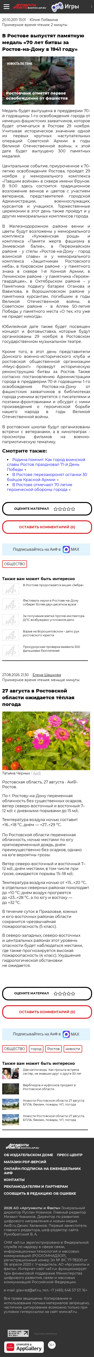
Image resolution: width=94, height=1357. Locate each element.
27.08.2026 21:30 (15, 675)
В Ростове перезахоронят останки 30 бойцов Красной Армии (47, 477)
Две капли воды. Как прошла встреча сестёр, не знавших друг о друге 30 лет (52, 1071)
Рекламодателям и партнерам (36, 1186)
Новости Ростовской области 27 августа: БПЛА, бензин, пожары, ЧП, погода (54, 1102)
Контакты (14, 1180)
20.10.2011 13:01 (14, 20)
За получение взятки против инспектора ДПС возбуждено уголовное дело (53, 618)
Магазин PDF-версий (25, 1162)
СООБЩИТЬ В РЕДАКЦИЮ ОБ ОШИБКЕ (40, 1193)
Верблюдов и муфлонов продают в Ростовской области (49, 1087)
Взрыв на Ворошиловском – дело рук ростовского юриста (51, 633)
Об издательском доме (28, 1155)
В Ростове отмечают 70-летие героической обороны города (39, 487)
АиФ (37, 773)
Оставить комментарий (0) (47, 527)
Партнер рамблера (45, 1333)
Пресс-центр (69, 1155)
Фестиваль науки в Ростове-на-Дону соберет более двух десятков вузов (51, 602)
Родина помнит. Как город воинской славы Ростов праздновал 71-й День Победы (46, 464)
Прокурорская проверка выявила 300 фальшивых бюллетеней (51, 648)
